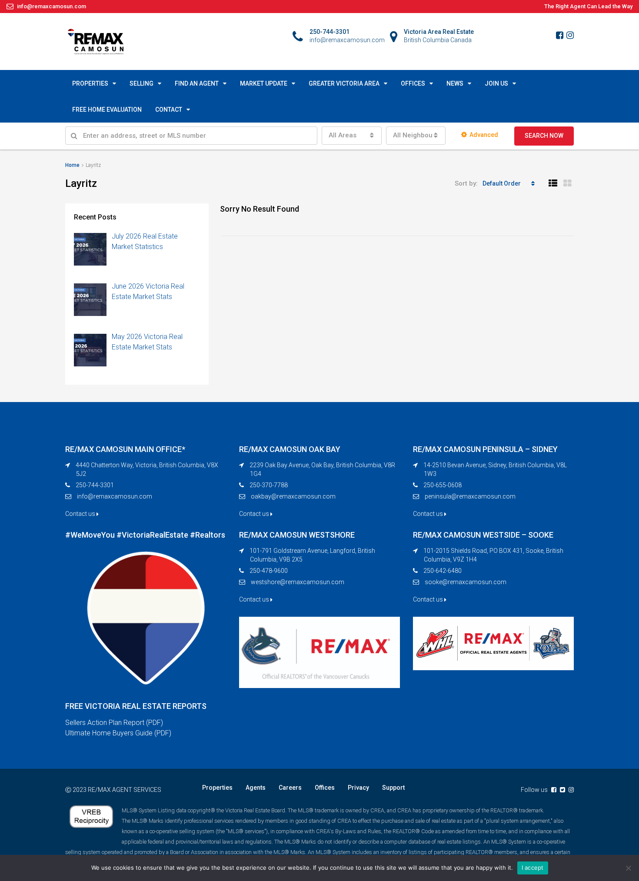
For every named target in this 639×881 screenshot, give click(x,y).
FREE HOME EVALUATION (107, 109)
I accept (533, 867)
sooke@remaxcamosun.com (465, 581)
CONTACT (168, 109)
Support (393, 787)
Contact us (81, 513)
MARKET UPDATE (263, 83)
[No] (628, 868)
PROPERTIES (90, 83)
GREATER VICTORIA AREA (344, 83)
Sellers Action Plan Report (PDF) (114, 722)
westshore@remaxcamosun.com (297, 581)
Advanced (483, 134)
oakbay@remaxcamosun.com (293, 496)
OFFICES (413, 83)
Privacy (358, 787)
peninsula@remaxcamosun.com (470, 496)
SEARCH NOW (544, 135)
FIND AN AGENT (197, 83)
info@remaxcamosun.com (114, 496)
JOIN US (496, 83)
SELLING (141, 83)
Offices (325, 787)
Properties (217, 787)
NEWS (454, 83)
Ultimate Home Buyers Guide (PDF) (118, 733)
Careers (290, 787)
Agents (256, 787)
